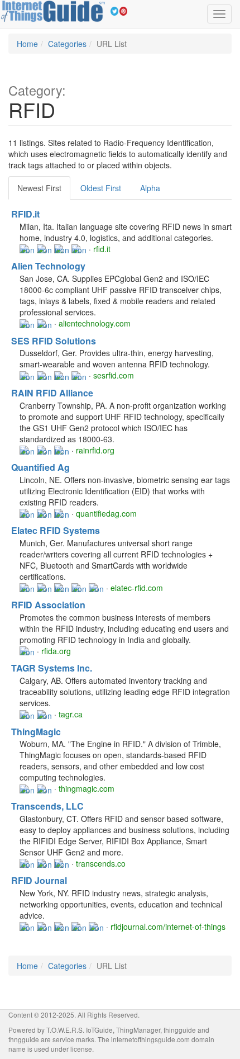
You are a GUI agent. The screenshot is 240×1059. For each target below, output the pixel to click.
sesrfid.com (113, 375)
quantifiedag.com (106, 513)
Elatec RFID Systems (55, 530)
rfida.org (56, 650)
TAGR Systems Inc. (51, 667)
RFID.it (25, 213)
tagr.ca (71, 714)
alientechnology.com (95, 323)
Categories (67, 43)
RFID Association (48, 604)
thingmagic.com (86, 788)
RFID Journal (39, 880)
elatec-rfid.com (137, 587)
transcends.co (101, 863)
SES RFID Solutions (53, 340)
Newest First (39, 187)
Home (27, 43)
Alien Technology (48, 265)
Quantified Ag (40, 467)
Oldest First (100, 187)
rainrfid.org (95, 450)
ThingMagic (36, 731)
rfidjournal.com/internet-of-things (168, 926)
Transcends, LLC (47, 806)
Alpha (150, 187)
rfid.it (102, 248)
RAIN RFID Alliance (52, 392)
